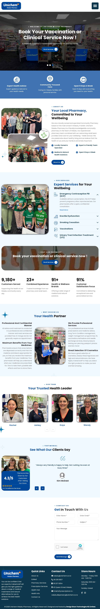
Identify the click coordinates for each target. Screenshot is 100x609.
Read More (64, 210)
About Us (34, 576)
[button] (95, 5)
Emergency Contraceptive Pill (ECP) (74, 194)
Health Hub (35, 590)
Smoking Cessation (69, 222)
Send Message (61, 557)
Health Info (35, 593)
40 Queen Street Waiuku (62, 587)
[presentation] (47, 429)
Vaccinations (66, 228)
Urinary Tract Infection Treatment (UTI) (77, 236)
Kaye (39, 425)
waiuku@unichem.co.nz (62, 576)
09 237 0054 (57, 583)
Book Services (49, 55)
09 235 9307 (58, 580)
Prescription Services (39, 586)
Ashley (14, 425)
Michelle (89, 425)
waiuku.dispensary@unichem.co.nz (64, 595)
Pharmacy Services (38, 583)
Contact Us (35, 597)
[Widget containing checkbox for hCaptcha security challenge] (69, 547)
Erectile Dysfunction (70, 216)
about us (56, 162)
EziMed (34, 579)
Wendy (63, 425)
